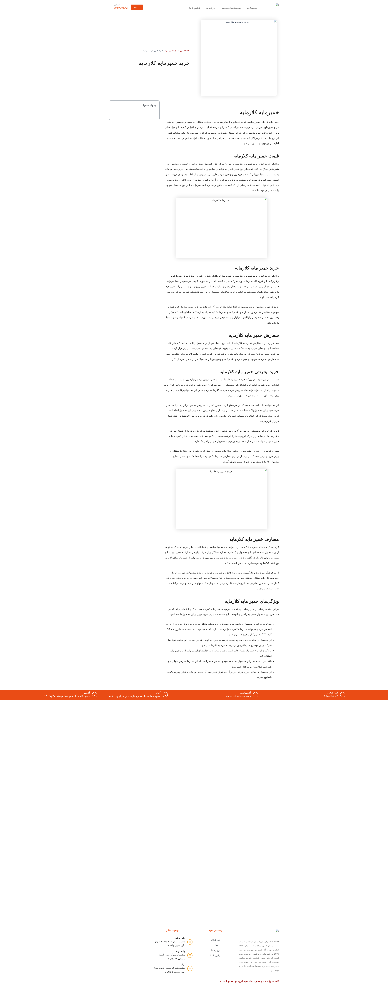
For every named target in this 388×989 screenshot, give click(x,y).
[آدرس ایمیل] (255, 694)
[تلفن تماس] (342, 694)
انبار (183, 964)
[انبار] (189, 968)
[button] (113, 105)
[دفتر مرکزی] (189, 942)
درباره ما (210, 8)
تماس (117, 4)
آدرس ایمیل (245, 692)
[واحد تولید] (189, 955)
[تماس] (111, 6)
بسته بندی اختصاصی (231, 8)
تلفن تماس (333, 692)
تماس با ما (194, 8)
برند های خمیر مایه (173, 50)
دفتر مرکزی (179, 938)
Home (186, 50)
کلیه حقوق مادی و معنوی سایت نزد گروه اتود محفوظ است (249, 981)
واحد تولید (180, 951)
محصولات (252, 8)
